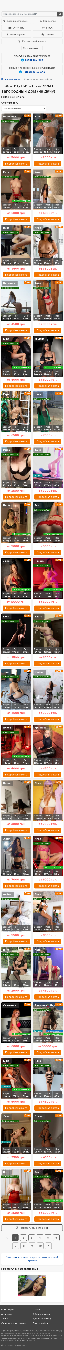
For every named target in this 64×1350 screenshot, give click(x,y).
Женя (6, 838)
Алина (39, 1116)
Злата (38, 616)
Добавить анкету (42, 1318)
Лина (38, 783)
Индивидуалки (17, 34)
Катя (6, 172)
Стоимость (18, 27)
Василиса (9, 283)
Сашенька (9, 1005)
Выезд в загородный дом (19, 21)
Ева (37, 505)
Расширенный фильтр (34, 41)
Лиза (38, 227)
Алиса (7, 727)
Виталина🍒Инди (46, 1005)
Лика (38, 838)
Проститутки (7, 1309)
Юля (38, 116)
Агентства (6, 1314)
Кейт (38, 1172)
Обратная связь (42, 1314)
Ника (38, 394)
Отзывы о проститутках (13, 1323)
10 (40, 1245)
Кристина (40, 727)
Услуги (49, 27)
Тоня (6, 672)
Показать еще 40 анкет (34, 1227)
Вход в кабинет (41, 1323)
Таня (38, 283)
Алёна (7, 894)
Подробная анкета (16, 163)
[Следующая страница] (48, 1246)
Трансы (5, 1318)
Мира (6, 450)
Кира (6, 339)
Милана (39, 339)
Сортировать (9, 102)
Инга (6, 949)
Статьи (36, 1309)
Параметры (49, 21)
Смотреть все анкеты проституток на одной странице (32, 1259)
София (39, 672)
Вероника (9, 116)
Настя (7, 505)
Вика (6, 227)
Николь (39, 561)
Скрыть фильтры (31, 48)
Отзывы (49, 34)
